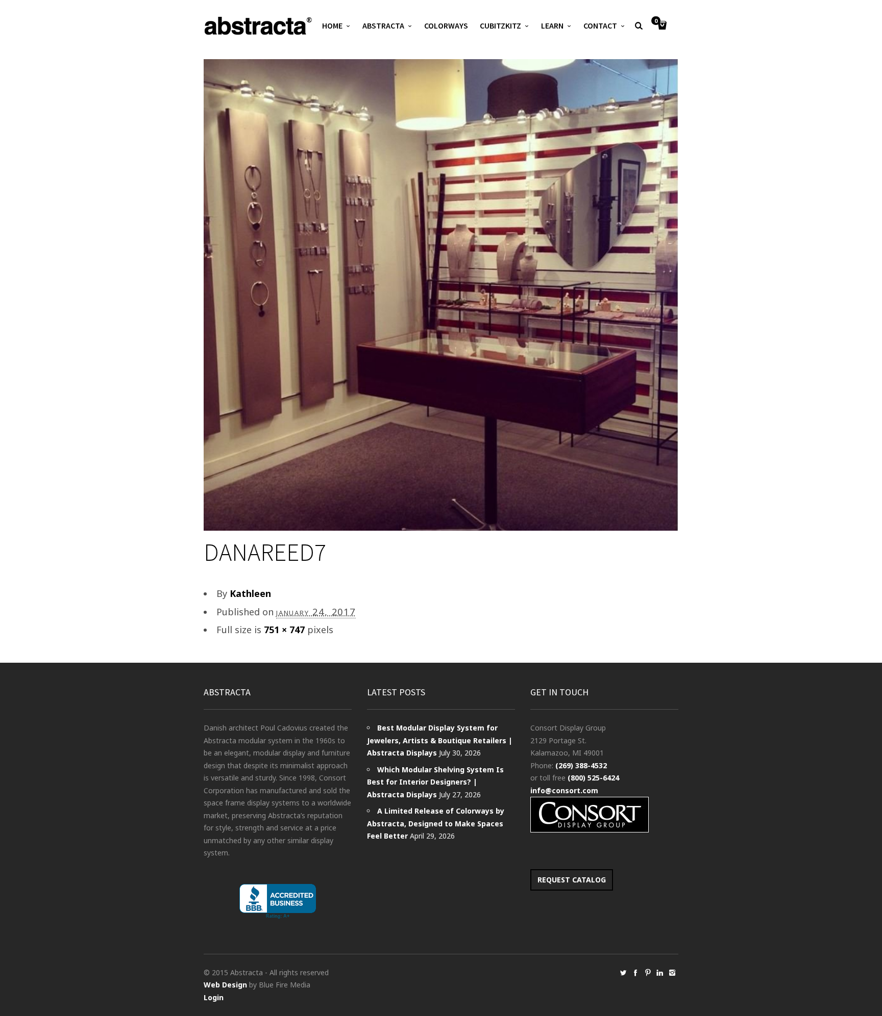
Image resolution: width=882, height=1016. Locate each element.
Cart (655, 21)
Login (214, 997)
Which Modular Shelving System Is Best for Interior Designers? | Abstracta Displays (435, 782)
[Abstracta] (259, 26)
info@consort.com (564, 790)
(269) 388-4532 (581, 765)
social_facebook (635, 973)
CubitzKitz (500, 25)
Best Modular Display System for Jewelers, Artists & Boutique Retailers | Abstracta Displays (439, 740)
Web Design (225, 984)
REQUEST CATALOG (571, 879)
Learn (552, 25)
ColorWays (446, 25)
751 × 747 (284, 629)
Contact (600, 25)
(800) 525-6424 (593, 778)
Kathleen (250, 593)
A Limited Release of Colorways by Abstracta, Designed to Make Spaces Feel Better (435, 823)
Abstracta (383, 25)
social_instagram (672, 973)
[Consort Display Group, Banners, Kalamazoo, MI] (277, 901)
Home (332, 25)
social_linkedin (660, 973)
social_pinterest (648, 973)
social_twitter (623, 973)
